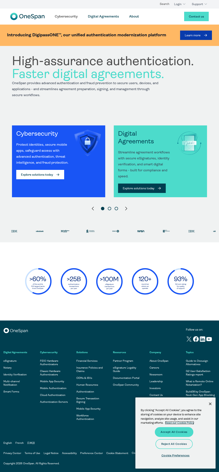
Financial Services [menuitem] (87, 360)
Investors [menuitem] (155, 388)
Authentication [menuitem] (85, 391)
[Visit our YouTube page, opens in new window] (209, 340)
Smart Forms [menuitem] (11, 391)
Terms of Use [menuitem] (32, 453)
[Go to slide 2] (109, 208)
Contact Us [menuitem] (156, 395)
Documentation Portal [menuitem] (126, 377)
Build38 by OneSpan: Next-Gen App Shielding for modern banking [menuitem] (200, 395)
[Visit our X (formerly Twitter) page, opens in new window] (189, 340)
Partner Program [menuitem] (123, 360)
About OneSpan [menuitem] (159, 360)
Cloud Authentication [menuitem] (52, 395)
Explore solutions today (37, 174)
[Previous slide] (93, 208)
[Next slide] (126, 208)
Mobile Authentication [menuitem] (53, 388)
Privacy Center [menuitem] (12, 453)
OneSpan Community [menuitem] (126, 384)
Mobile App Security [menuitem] (52, 381)
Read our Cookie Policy (179, 422)
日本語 (31, 442)
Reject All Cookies (174, 444)
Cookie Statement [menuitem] (117, 453)
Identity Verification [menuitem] (15, 374)
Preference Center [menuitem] (91, 453)
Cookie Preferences (175, 455)
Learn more (193, 35)
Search (164, 4)
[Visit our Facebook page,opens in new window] (196, 340)
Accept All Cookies (174, 432)
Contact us (196, 16)
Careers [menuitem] (154, 367)
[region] (109, 133)
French (19, 442)
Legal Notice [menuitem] (51, 453)
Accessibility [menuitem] (69, 453)
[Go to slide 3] (116, 208)
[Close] (210, 404)
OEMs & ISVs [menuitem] (84, 377)
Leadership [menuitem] (156, 381)
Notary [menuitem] (7, 367)
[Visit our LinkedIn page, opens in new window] (202, 340)
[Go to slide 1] (102, 208)
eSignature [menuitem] (10, 360)
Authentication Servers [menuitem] (54, 401)
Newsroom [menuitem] (156, 374)
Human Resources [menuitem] (87, 384)
